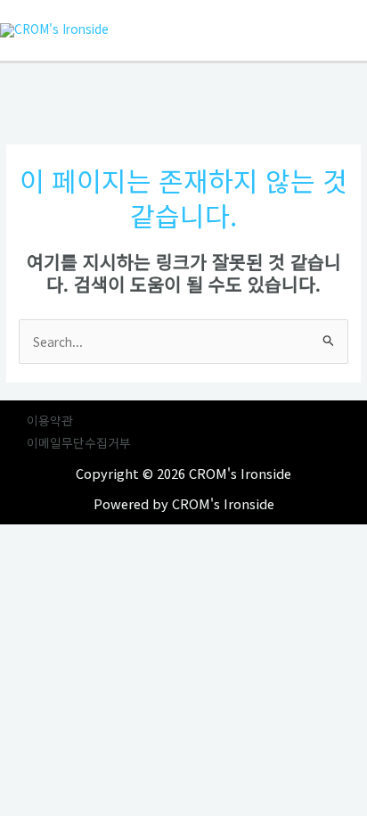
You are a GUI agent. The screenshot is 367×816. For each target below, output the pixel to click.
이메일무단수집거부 (79, 442)
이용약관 (50, 420)
